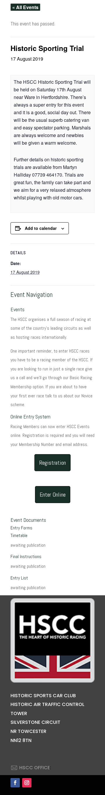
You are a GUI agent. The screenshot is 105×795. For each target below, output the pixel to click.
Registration (52, 462)
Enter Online (53, 494)
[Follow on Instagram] (27, 782)
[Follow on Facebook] (15, 782)
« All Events (25, 7)
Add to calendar (41, 228)
